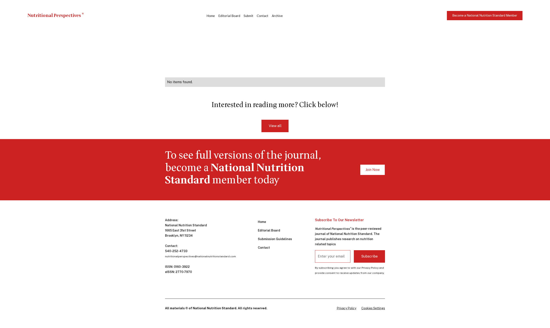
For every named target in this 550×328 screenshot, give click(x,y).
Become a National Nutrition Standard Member (484, 15)
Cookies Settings (373, 308)
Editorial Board (229, 16)
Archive (277, 16)
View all (275, 126)
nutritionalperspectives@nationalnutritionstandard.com (200, 256)
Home (210, 16)
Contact (262, 16)
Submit (248, 16)
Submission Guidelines (275, 239)
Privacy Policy (346, 308)
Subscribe (369, 256)
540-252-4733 (176, 251)
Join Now (372, 170)
